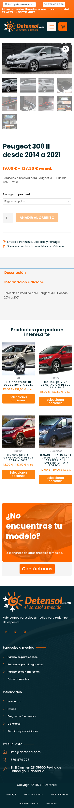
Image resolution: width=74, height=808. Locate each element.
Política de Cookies (59, 794)
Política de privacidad (33, 794)
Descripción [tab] (15, 272)
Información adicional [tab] (24, 282)
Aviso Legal (11, 794)
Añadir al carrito (37, 217)
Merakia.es (51, 803)
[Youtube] (7, 632)
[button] (51, 26)
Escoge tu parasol (16, 194)
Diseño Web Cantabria (28, 803)
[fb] (24, 632)
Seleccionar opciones (18, 399)
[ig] (16, 632)
